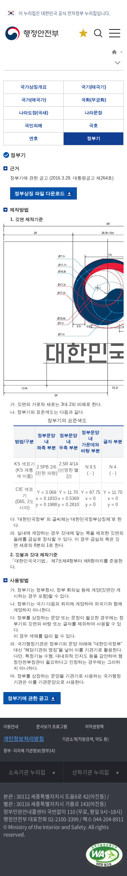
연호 (33, 138)
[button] (98, 33)
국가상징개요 (33, 86)
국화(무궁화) (93, 99)
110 (71, 811)
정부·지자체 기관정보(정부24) (29, 751)
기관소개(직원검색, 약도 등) (85, 739)
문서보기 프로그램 (51, 727)
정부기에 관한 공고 (28, 698)
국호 (93, 125)
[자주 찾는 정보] (83, 33)
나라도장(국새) (33, 112)
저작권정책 (94, 727)
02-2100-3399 (63, 819)
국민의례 (33, 125)
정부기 (93, 138)
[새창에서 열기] (104, 856)
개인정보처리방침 (23, 738)
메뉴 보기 (117, 63)
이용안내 (10, 727)
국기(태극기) (93, 86)
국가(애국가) (33, 99)
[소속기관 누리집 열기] (31, 772)
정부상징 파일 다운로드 (40, 193)
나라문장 (93, 112)
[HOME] (114, 53)
